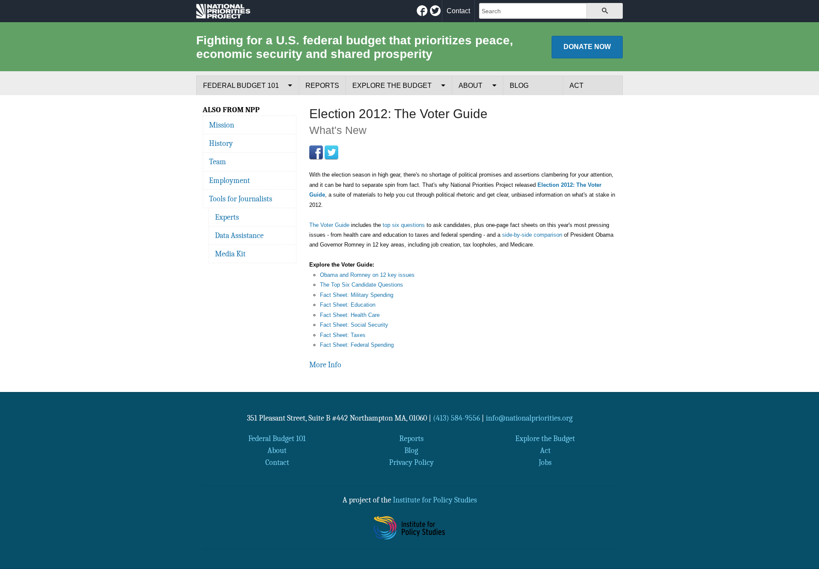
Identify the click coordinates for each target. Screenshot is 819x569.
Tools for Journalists (240, 199)
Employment (229, 180)
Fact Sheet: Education (347, 305)
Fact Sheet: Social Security (354, 325)
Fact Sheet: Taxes (343, 335)
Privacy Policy (411, 462)
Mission (221, 125)
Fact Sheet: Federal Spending (357, 345)
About (470, 85)
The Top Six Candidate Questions (361, 285)
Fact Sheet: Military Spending (356, 295)
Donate (587, 46)
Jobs (545, 462)
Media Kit (230, 254)
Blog (519, 85)
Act (576, 85)
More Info (325, 364)
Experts (227, 217)
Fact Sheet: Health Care (350, 315)
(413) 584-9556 (456, 418)
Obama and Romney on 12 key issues (367, 275)
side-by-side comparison (532, 235)
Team (217, 161)
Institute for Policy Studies (435, 500)
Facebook (316, 152)
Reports (322, 85)
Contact (458, 11)
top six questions (404, 225)
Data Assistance (239, 235)
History (221, 143)
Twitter (331, 152)
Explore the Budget (392, 85)
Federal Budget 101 (241, 85)
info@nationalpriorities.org (529, 418)
